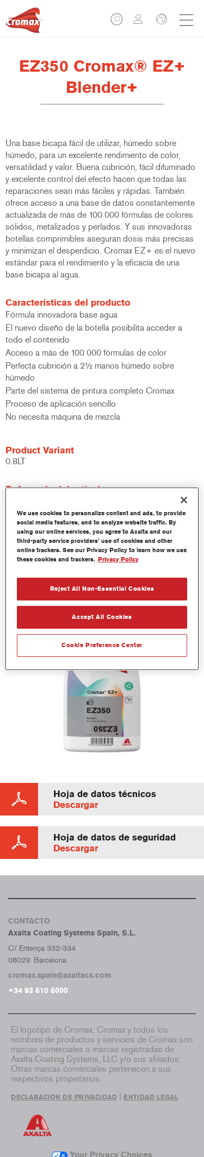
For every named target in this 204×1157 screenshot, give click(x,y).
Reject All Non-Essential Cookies (102, 588)
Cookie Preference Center (102, 645)
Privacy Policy (118, 559)
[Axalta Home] (23, 24)
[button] (117, 22)
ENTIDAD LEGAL (150, 1097)
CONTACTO (29, 921)
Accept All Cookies (102, 617)
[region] (102, 578)
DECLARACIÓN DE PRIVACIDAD (64, 1097)
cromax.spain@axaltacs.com (60, 975)
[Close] (184, 499)
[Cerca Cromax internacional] (160, 20)
